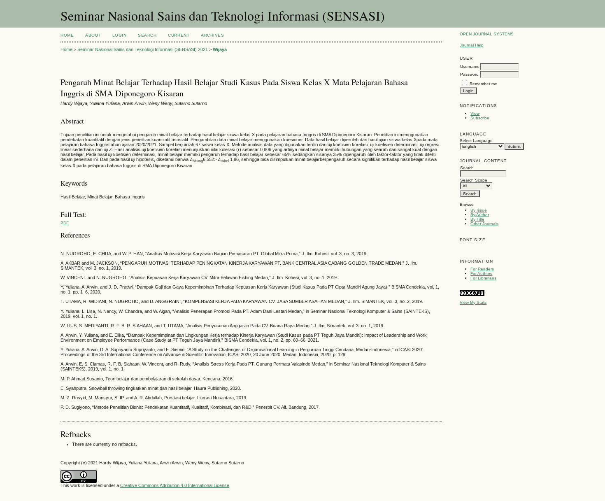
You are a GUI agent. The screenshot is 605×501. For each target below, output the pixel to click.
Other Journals (484, 223)
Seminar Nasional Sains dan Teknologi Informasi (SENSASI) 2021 (142, 49)
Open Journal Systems (487, 34)
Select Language (476, 140)
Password (469, 74)
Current (178, 35)
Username (469, 66)
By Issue (478, 210)
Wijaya (220, 49)
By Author (479, 214)
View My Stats (473, 302)
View (474, 113)
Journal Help (472, 45)
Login (119, 35)
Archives (212, 35)
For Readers (482, 269)
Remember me (483, 84)
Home (67, 35)
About (93, 35)
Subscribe (479, 118)
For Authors (481, 273)
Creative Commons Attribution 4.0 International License (174, 485)
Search (147, 35)
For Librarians (483, 278)
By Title (477, 219)
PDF (64, 223)
